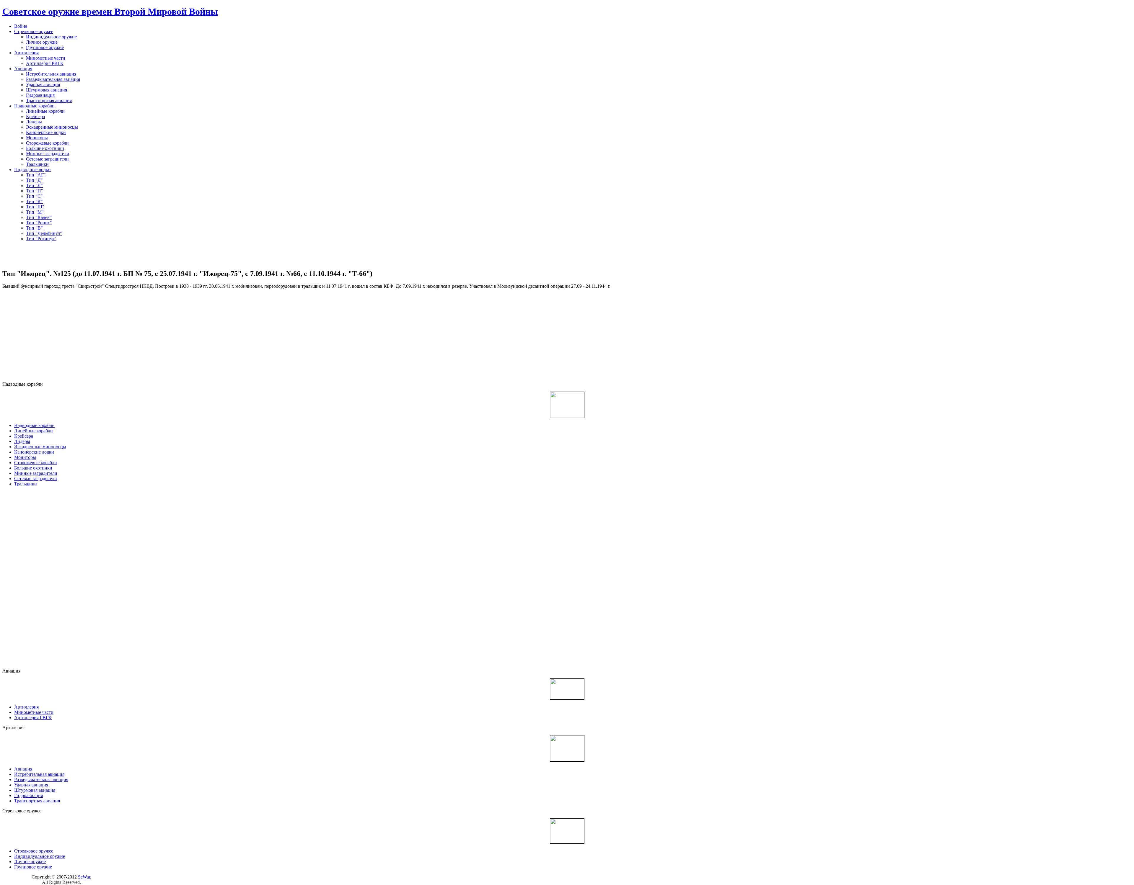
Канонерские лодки (46, 132)
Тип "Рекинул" (41, 238)
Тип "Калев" (39, 217)
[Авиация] (567, 688)
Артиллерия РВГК (44, 63)
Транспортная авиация (49, 100)
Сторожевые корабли (47, 142)
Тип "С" (34, 196)
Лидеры (34, 121)
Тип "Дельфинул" (44, 233)
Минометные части (45, 57)
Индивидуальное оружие (51, 36)
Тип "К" (34, 201)
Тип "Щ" (35, 206)
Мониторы (37, 137)
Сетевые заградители (47, 158)
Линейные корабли (45, 111)
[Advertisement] (567, 255)
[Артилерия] (567, 747)
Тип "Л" (34, 185)
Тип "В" (34, 227)
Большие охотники (45, 148)
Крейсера (35, 116)
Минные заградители (47, 153)
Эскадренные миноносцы (52, 127)
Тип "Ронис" (39, 222)
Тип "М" (35, 212)
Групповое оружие (45, 47)
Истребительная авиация (51, 73)
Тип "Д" (34, 180)
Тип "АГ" (36, 174)
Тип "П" (34, 190)
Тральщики (37, 164)
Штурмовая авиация (46, 89)
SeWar (84, 876)
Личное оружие (42, 42)
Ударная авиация (43, 84)
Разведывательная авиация (53, 79)
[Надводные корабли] (567, 404)
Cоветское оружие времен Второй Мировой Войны (110, 11)
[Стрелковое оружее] (567, 830)
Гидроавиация (40, 95)
